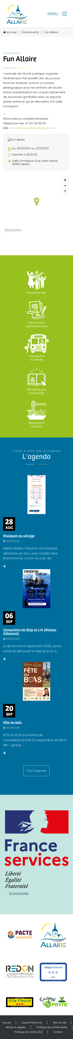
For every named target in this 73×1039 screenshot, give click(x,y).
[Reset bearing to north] (65, 191)
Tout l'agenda (36, 771)
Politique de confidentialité (52, 1027)
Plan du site (59, 1022)
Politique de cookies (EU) (28, 1032)
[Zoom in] (65, 180)
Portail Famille (36, 293)
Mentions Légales (16, 1027)
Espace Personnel (32, 1022)
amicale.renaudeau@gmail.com (32, 128)
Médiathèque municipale (36, 391)
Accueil (12, 32)
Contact (58, 1032)
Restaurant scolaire (37, 424)
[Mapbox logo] (12, 230)
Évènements (30, 32)
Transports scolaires (36, 358)
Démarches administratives (37, 324)
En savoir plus (18, 893)
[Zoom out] (65, 185)
